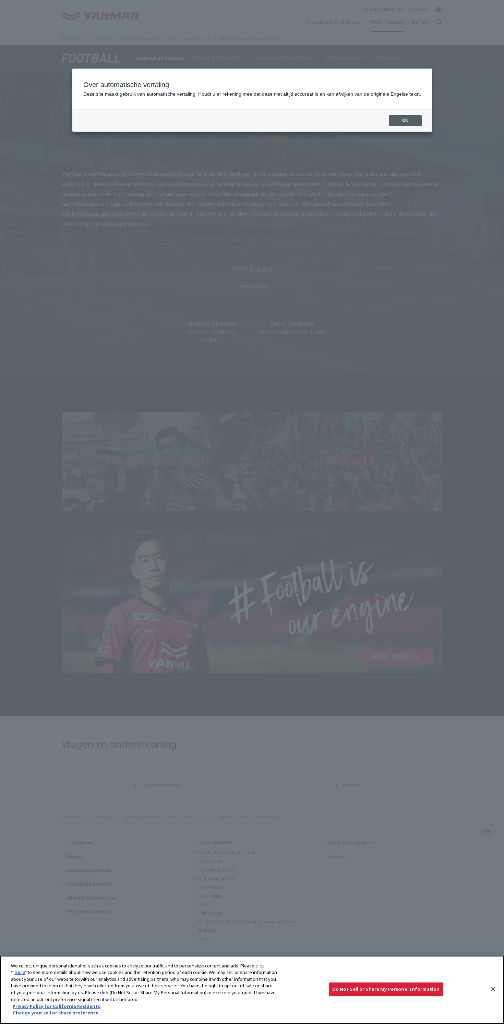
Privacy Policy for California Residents (56, 1006)
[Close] (493, 989)
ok (405, 120)
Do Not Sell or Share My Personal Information (386, 989)
